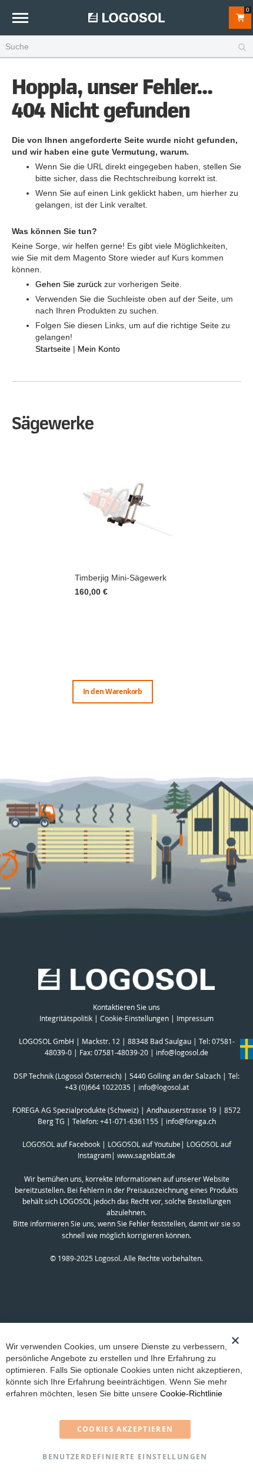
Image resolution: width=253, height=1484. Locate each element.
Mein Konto (99, 349)
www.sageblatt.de (146, 1155)
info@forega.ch (191, 1121)
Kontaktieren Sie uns (126, 1007)
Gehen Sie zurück (68, 284)
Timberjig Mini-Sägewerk (121, 577)
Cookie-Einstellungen (134, 1018)
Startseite (53, 349)
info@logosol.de (182, 1052)
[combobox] (126, 47)
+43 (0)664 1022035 (98, 1087)
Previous (15, 580)
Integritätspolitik (65, 1018)
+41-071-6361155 (129, 1121)
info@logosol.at (163, 1087)
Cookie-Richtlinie (191, 1393)
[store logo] (126, 17)
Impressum (195, 1018)
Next (238, 592)
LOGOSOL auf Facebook (61, 1144)
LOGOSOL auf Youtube (144, 1144)
